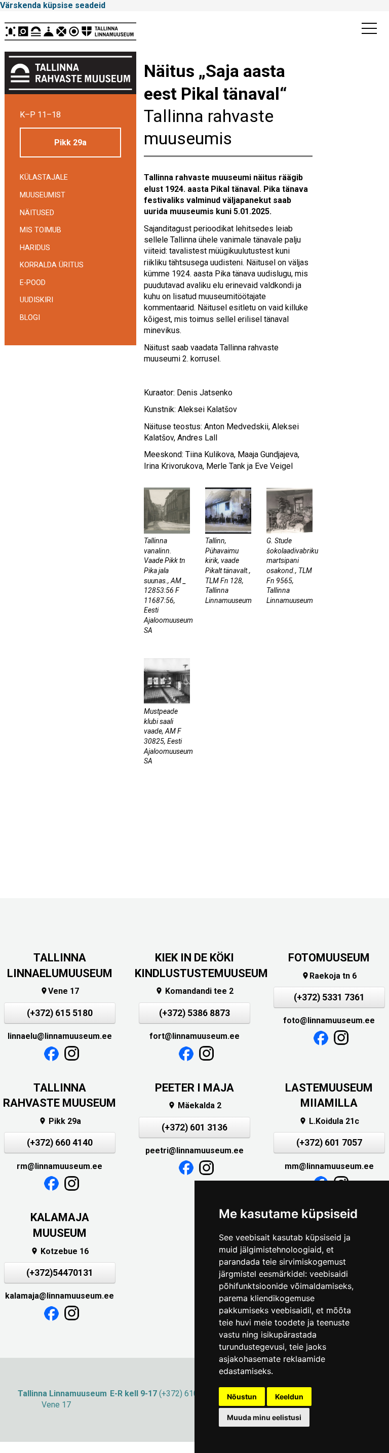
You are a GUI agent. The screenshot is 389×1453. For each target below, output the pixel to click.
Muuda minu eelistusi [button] (264, 1417)
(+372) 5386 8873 (194, 1013)
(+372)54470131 (59, 1273)
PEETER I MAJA (194, 1087)
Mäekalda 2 (194, 1105)
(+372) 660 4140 (60, 1143)
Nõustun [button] (242, 1396)
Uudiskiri (36, 300)
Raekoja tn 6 (329, 976)
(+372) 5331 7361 (329, 997)
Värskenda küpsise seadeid (52, 5)
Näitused (37, 213)
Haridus (35, 248)
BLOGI (30, 317)
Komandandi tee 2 (194, 991)
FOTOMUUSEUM (329, 957)
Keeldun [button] (289, 1396)
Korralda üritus (52, 265)
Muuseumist (42, 195)
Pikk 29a (70, 142)
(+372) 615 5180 (60, 1013)
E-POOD (33, 282)
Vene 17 (59, 991)
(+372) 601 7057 (329, 1143)
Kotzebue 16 (59, 1251)
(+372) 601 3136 (194, 1127)
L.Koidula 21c (329, 1121)
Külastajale (44, 177)
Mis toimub (40, 230)
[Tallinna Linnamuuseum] (70, 31)
